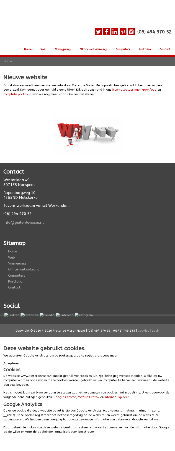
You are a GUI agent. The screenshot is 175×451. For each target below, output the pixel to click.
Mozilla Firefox (88, 397)
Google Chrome (65, 397)
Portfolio (145, 49)
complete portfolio (17, 94)
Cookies (143, 330)
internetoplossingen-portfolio (134, 89)
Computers (123, 49)
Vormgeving (63, 49)
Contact (165, 49)
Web (43, 49)
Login (156, 330)
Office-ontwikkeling (93, 49)
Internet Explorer (117, 397)
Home (27, 49)
